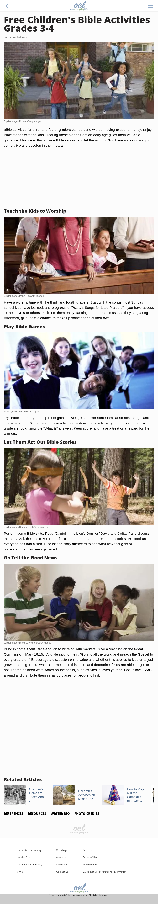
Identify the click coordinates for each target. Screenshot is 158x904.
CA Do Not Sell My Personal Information (105, 871)
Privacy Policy (90, 864)
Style (20, 871)
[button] (7, 6)
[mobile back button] (7, 6)
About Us (61, 857)
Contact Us (62, 871)
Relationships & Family (29, 864)
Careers (87, 850)
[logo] (79, 6)
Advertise (61, 864)
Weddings (61, 850)
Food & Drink (24, 857)
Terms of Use (90, 857)
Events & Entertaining (29, 850)
